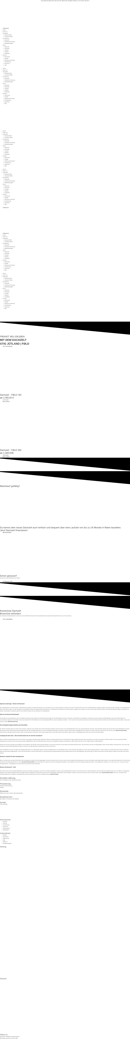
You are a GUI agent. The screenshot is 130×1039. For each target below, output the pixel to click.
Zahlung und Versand (10, 60)
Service (5, 55)
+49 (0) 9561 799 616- (83, 0)
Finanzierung (8, 61)
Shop (4, 45)
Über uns (5, 31)
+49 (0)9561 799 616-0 (5, 814)
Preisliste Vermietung (10, 41)
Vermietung (6, 38)
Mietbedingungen (9, 43)
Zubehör (7, 51)
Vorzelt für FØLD (9, 36)
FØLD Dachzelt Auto (13, 721)
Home (4, 30)
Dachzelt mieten (54, 774)
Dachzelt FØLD (8, 35)
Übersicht (7, 40)
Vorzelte (7, 50)
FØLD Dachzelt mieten (121, 730)
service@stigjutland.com (6, 812)
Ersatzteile (7, 53)
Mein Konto (7, 56)
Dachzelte (5, 33)
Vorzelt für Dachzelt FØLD (28, 762)
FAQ (5, 65)
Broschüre (7, 63)
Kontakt (6, 58)
